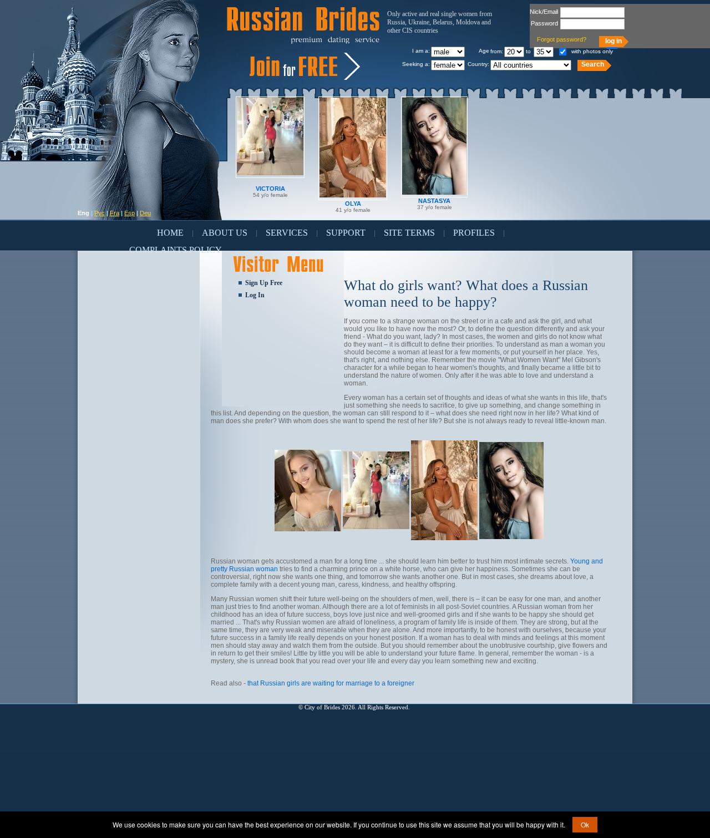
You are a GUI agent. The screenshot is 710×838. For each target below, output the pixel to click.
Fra (114, 213)
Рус (99, 213)
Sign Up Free (263, 283)
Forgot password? (561, 39)
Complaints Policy (175, 250)
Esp (129, 213)
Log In (255, 295)
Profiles (474, 232)
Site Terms (409, 232)
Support (346, 232)
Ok (585, 824)
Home (170, 232)
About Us (224, 232)
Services (287, 232)
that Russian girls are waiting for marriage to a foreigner (330, 683)
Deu (145, 213)
